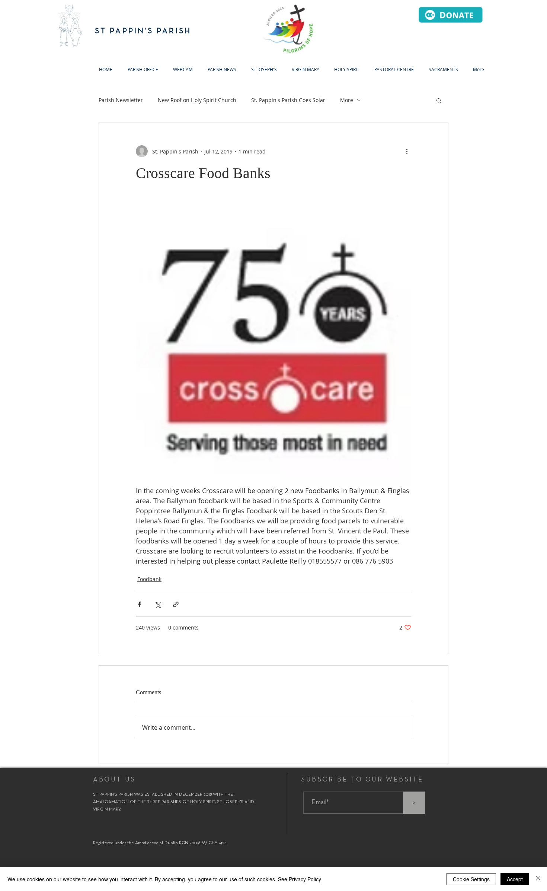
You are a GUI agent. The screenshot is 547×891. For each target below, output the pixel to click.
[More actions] (406, 151)
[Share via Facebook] (139, 604)
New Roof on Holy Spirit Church (197, 100)
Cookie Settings (471, 879)
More (346, 100)
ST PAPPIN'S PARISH (143, 31)
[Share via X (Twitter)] (157, 604)
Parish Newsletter (121, 100)
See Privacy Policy (299, 879)
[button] (264, 69)
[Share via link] (175, 604)
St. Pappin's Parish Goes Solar (288, 100)
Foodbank (149, 579)
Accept (515, 879)
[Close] (538, 879)
